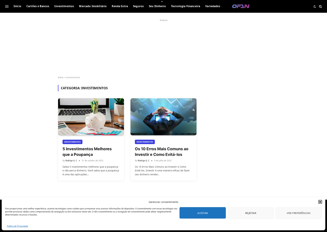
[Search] (320, 6)
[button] (320, 202)
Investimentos (64, 6)
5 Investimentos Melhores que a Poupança (87, 151)
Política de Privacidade (17, 226)
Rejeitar (250, 213)
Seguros (138, 6)
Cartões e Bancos (37, 6)
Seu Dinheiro (157, 6)
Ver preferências (298, 213)
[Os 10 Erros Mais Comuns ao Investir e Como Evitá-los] (163, 116)
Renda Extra (120, 6)
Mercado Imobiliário (93, 6)
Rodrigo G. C (71, 160)
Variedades (212, 6)
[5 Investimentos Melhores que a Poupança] (91, 116)
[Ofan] (241, 6)
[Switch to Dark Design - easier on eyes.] (315, 6)
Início (17, 6)
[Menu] (7, 6)
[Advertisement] (163, 46)
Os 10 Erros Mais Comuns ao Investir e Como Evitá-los (161, 151)
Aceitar (202, 213)
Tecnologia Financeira (185, 6)
